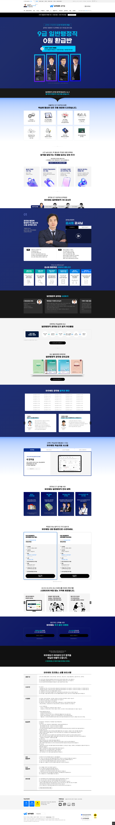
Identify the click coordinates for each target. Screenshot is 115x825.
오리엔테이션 (72, 227)
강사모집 (28, 817)
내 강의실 (87, 6)
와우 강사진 (49, 449)
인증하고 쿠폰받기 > (40, 635)
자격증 (54, 1)
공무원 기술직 (41, 1)
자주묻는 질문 (32, 803)
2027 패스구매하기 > (40, 576)
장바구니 (80, 1)
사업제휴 (34, 817)
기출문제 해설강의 (84, 227)
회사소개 (25, 817)
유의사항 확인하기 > (40, 638)
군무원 (46, 1)
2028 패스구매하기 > (74, 576)
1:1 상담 (26, 803)
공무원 (37, 1)
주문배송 (84, 1)
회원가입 (74, 1)
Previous (24, 423)
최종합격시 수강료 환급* (31, 554)
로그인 (77, 1)
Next (90, 423)
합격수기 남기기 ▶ (53, 737)
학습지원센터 (89, 1)
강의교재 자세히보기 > (57, 379)
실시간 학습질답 (65, 449)
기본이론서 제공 (30, 559)
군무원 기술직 (50, 1)
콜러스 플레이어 (82, 449)
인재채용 (31, 817)
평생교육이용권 (59, 1)
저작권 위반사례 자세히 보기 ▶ (45, 787)
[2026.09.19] (84, 10)
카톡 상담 (37, 804)
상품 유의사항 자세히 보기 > (57, 581)
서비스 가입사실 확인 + (85, 816)
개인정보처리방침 (48, 817)
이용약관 (37, 817)
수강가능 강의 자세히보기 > (57, 342)
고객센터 (53, 817)
